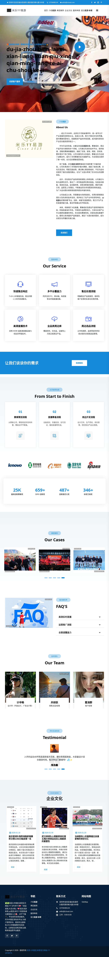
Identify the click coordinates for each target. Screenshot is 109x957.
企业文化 (68, 10)
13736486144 (53, 2)
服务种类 (76, 10)
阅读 (12, 869)
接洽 (86, 10)
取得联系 (79, 363)
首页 (46, 10)
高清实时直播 (65, 617)
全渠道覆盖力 (65, 632)
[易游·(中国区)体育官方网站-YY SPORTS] (17, 10)
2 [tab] (50, 577)
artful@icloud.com (68, 2)
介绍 (52, 10)
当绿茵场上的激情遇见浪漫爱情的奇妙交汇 (54, 837)
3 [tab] (54, 577)
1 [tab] (46, 577)
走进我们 (30, 82)
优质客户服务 (14, 82)
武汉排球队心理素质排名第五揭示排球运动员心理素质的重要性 (21, 838)
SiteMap (85, 902)
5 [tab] (63, 577)
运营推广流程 (65, 625)
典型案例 (60, 10)
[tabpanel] (20, 559)
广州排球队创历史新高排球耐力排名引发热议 (87, 837)
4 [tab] (58, 577)
